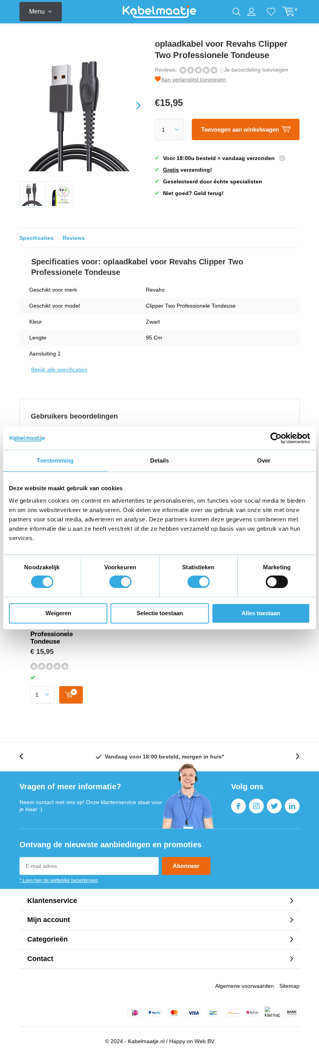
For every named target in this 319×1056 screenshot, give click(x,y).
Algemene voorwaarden (244, 986)
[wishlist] (271, 11)
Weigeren (58, 613)
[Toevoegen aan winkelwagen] (71, 695)
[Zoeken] (236, 11)
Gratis (171, 170)
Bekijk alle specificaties (59, 369)
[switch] (120, 582)
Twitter (274, 806)
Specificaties (36, 238)
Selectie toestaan (160, 613)
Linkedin (292, 806)
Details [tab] (159, 460)
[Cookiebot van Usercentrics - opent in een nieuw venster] (276, 438)
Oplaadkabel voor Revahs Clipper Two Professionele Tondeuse (61, 630)
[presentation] (131, 105)
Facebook (238, 806)
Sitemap (289, 986)
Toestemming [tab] (55, 460)
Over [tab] (263, 460)
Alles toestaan (261, 613)
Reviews (74, 238)
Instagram (256, 806)
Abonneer (186, 865)
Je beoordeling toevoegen (256, 70)
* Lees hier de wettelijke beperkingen (58, 880)
